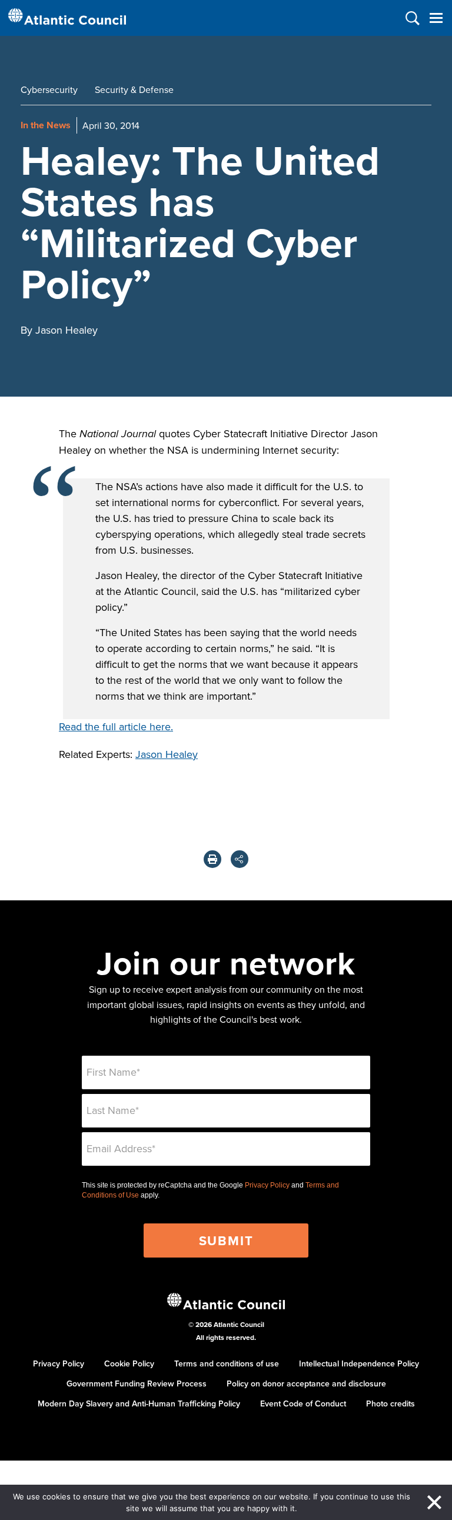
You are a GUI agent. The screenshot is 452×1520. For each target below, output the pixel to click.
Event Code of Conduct (303, 1403)
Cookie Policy (129, 1363)
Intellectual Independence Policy (359, 1363)
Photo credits (390, 1403)
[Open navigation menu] (436, 18)
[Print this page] (212, 859)
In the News (46, 125)
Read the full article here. (116, 726)
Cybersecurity (49, 89)
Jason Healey (166, 754)
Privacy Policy (267, 1185)
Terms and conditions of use (226, 1363)
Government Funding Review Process (137, 1383)
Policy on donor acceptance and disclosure (306, 1383)
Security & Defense (134, 89)
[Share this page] (239, 859)
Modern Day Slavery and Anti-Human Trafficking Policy (139, 1403)
